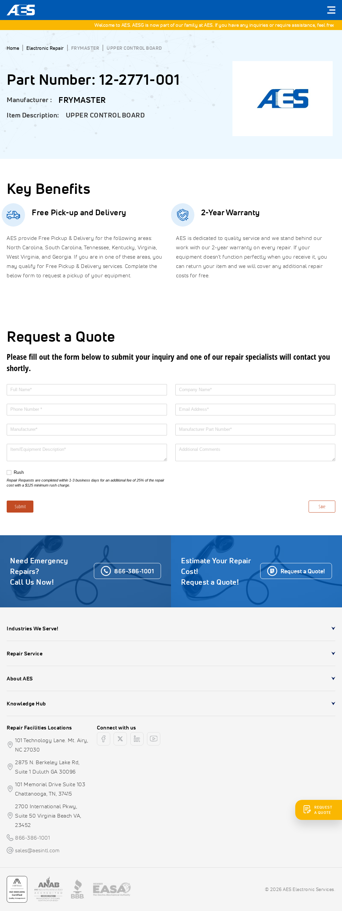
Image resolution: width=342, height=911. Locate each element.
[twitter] (120, 738)
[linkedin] (137, 738)
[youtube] (153, 738)
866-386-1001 (32, 837)
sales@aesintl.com (37, 850)
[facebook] (103, 738)
